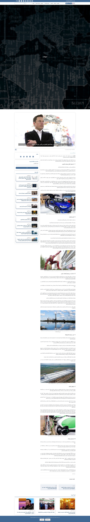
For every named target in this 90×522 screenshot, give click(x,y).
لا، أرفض (42, 519)
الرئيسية (58, 3)
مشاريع (42, 3)
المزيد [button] (33, 3)
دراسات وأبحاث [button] (46, 3)
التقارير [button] (52, 3)
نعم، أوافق (47, 519)
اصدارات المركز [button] (38, 3)
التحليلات (54, 3)
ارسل (27, 167)
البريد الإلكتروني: (35, 163)
